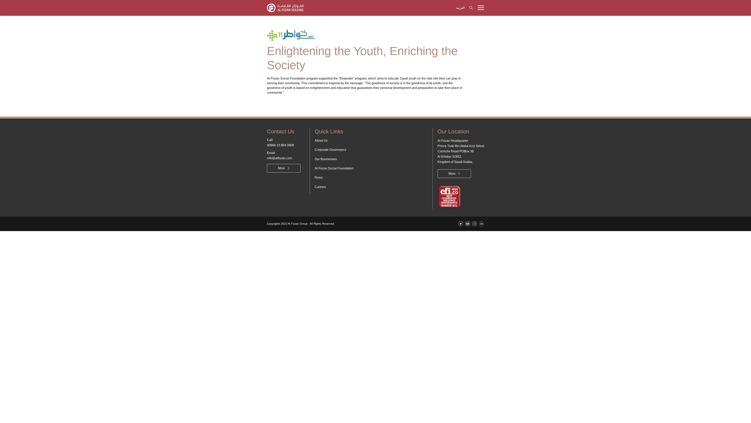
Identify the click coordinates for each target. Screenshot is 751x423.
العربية (460, 7)
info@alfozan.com (279, 158)
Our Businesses (326, 159)
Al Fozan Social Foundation (334, 168)
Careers (320, 187)
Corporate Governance (330, 149)
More (281, 168)
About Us (321, 140)
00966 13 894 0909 (280, 145)
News (319, 177)
